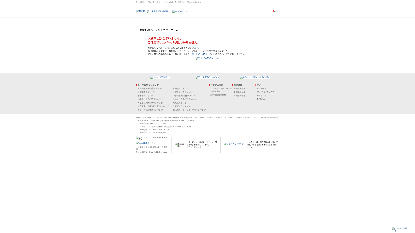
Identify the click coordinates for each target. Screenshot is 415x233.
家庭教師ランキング (181, 103)
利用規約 (261, 99)
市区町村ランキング (181, 106)
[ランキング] (195, 20)
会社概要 (139, 147)
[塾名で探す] (172, 20)
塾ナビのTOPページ (201, 54)
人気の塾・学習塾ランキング (150, 88)
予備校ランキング (145, 95)
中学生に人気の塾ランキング (185, 99)
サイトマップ (263, 95)
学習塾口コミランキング (183, 92)
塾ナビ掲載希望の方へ (266, 92)
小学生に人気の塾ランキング (150, 99)
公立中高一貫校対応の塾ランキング (153, 106)
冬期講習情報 (239, 95)
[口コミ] (219, 20)
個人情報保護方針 (152, 147)
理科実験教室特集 (218, 95)
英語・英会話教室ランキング (150, 110)
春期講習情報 (239, 88)
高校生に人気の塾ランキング (150, 103)
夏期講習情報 (239, 92)
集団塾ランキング (180, 88)
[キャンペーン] (266, 20)
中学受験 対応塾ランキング (185, 95)
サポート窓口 (263, 88)
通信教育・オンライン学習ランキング (189, 110)
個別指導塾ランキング (147, 92)
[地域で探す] (148, 20)
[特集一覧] (243, 20)
